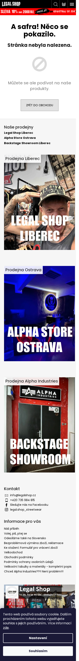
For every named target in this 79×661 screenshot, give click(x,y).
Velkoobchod (13, 552)
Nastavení (38, 638)
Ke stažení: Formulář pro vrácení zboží (31, 548)
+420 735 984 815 (22, 500)
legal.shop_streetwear (26, 510)
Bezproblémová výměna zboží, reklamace (33, 543)
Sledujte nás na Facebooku (29, 505)
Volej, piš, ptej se (15, 533)
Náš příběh (11, 529)
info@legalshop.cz (23, 495)
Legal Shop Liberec (18, 132)
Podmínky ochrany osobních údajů (28, 562)
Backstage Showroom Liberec (27, 143)
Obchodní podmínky (18, 557)
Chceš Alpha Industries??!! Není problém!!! (33, 571)
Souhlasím (38, 651)
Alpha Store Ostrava (20, 137)
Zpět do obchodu (39, 105)
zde (6, 627)
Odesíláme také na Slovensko (25, 538)
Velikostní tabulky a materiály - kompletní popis (38, 567)
